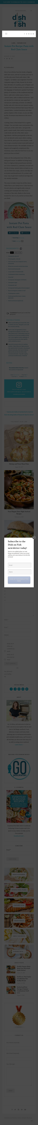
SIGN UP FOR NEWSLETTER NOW (19, 580)
